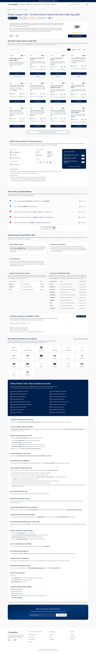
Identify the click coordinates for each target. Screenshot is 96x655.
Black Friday (52, 639)
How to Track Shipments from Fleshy (18, 407)
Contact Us (72, 634)
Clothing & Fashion (32, 634)
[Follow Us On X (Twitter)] (11, 640)
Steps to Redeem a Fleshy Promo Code (58, 397)
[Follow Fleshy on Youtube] (47, 162)
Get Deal (17, 73)
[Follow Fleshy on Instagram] (44, 162)
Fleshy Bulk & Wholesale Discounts (57, 410)
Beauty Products (32, 639)
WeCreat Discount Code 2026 (51, 650)
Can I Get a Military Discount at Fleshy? (58, 391)
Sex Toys (20, 9)
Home (23, 4)
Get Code (38, 73)
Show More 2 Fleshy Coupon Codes (48, 132)
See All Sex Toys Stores (81, 339)
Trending (32, 18)
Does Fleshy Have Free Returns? (57, 407)
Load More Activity (47, 228)
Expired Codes (42, 18)
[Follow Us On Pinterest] (15, 640)
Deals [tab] (79, 49)
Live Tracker (23, 18)
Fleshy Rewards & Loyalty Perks (17, 410)
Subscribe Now (61, 615)
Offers (54, 4)
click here (47, 546)
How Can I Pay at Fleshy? (16, 412)
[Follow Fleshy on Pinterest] (50, 162)
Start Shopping (77, 36)
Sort (85, 49)
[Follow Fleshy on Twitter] (40, 162)
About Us (72, 639)
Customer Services (15, 164)
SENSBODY (19, 248)
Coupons (47, 4)
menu (87, 4)
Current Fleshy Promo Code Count (57, 394)
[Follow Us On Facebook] (8, 640)
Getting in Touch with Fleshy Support (57, 412)
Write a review (81, 316)
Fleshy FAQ (13, 155)
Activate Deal (17, 101)
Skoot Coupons (41, 650)
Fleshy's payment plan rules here (74, 509)
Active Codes (13, 18)
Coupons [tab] (73, 49)
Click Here (20, 597)
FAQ (50, 18)
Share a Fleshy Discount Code (17, 399)
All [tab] (69, 49)
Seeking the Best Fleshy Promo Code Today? (59, 402)
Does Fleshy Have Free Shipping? (17, 397)
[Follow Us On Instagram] (13, 640)
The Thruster (14, 248)
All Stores (30, 641)
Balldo (24, 248)
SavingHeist (13, 4)
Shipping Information (15, 158)
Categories (37, 4)
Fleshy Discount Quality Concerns (57, 399)
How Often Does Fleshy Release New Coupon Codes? (21, 404)
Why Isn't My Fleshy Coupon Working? (58, 404)
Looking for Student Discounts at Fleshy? (19, 391)
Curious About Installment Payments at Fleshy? (20, 402)
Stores (29, 4)
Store (14, 9)
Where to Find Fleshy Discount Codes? (18, 394)
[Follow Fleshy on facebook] (37, 162)
